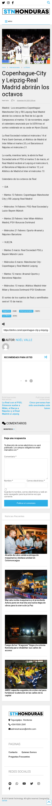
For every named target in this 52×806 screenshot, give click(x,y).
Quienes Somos (29, 752)
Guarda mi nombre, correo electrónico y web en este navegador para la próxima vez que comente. (25, 494)
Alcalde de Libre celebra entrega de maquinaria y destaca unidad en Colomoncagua (22, 557)
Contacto (13, 752)
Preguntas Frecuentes (19, 757)
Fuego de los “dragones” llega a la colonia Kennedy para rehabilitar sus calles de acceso (25, 648)
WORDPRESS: (9, 429)
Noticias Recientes (14, 516)
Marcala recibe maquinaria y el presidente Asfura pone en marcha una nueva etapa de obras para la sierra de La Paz (25, 603)
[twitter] (3, 2)
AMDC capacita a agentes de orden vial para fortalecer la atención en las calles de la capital (25, 693)
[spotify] (10, 783)
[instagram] (8, 2)
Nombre (8, 481)
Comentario (10, 456)
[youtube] (24, 783)
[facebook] (13, 2)
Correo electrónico (36, 481)
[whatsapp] (17, 783)
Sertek (4, 801)
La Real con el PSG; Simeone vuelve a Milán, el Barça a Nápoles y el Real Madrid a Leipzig (12, 408)
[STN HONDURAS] (26, 13)
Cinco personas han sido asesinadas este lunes (39, 405)
